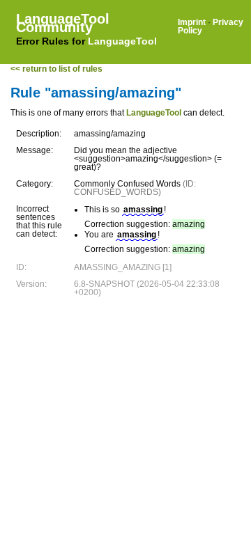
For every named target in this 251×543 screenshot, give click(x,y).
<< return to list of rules (56, 69)
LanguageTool (122, 41)
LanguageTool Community (62, 23)
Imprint (192, 22)
